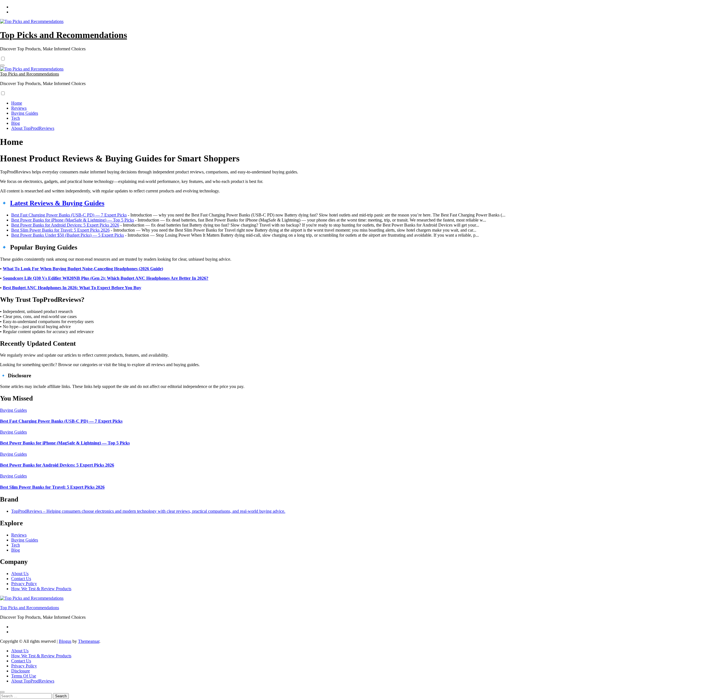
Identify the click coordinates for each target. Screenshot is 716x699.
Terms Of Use (23, 676)
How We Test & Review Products (41, 588)
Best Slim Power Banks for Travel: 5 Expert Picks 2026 (60, 230)
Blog (15, 123)
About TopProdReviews (32, 128)
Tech (15, 118)
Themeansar (88, 641)
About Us (20, 573)
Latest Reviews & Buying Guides (57, 203)
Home (16, 103)
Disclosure (20, 671)
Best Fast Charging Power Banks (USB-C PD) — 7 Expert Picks (69, 215)
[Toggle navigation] (2, 65)
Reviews (19, 108)
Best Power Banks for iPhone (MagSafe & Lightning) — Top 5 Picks (72, 220)
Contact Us (21, 578)
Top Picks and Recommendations (63, 35)
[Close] (2, 692)
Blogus (65, 641)
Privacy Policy (24, 583)
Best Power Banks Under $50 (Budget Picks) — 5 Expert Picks (67, 235)
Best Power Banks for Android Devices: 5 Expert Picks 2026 (65, 225)
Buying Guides (24, 113)
